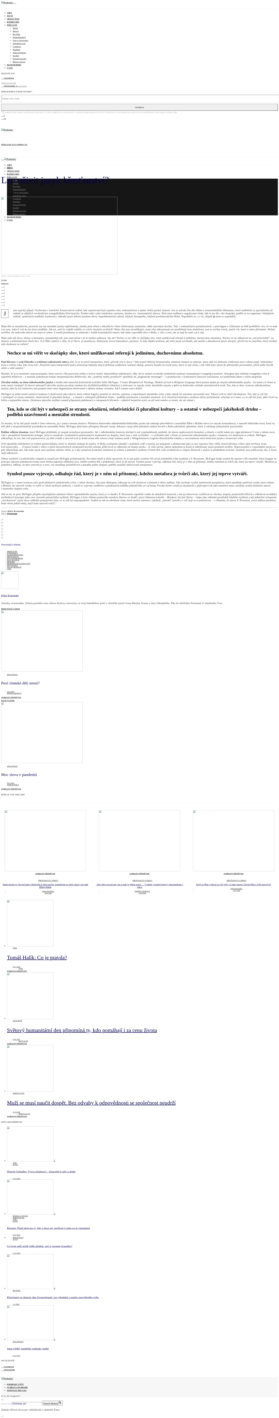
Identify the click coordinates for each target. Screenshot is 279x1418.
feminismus (12, 553)
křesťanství (13, 557)
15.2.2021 (11, 691)
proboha (11, 562)
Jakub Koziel (48, 891)
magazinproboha (15, 558)
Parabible (16, 50)
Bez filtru (16, 34)
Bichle (15, 28)
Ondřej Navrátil (142, 891)
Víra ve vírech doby (20, 40)
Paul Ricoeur (13, 560)
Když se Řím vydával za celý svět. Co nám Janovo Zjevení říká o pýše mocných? (233, 884)
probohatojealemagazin (18, 564)
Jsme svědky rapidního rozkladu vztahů (28, 1348)
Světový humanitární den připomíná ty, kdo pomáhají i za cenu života (82, 1030)
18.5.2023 (16, 1235)
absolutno (12, 551)
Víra (9, 13)
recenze (16, 1291)
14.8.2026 (142, 893)
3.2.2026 (16, 1304)
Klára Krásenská (15, 194)
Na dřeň (16, 56)
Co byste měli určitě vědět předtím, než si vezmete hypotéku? (39, 1246)
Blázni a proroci (19, 62)
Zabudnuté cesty (19, 43)
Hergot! (16, 31)
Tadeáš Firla (13, 785)
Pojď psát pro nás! (17, 1391)
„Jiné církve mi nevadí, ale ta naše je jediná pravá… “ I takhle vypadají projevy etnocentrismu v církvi (139, 885)
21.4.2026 (16, 1112)
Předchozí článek (10, 609)
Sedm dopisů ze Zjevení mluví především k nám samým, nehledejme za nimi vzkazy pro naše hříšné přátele (45, 885)
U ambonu (17, 46)
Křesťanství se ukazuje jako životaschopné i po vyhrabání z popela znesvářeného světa (53, 1297)
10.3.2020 (16, 967)
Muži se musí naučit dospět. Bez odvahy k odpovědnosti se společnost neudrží (91, 1103)
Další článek (8, 700)
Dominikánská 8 (19, 37)
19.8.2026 (48, 893)
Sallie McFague (14, 567)
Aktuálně (17, 1021)
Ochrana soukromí (17, 1388)
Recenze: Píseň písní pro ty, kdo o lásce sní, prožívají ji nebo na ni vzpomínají (48, 1228)
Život (10, 16)
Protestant (12, 513)
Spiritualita (18, 1093)
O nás (10, 68)
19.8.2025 (16, 1039)
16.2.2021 (11, 193)
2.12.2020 (16, 1253)
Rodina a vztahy (20, 1216)
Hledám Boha (14, 65)
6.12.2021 (16, 1356)
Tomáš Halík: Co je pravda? (37, 957)
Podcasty (12, 25)
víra (9, 569)
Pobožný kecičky (19, 59)
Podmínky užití (15, 1384)
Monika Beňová (14, 693)
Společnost (13, 19)
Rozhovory (13, 22)
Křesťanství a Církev (48, 880)
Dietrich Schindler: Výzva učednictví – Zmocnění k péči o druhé (41, 1171)
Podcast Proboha (19, 53)
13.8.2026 (236, 890)
